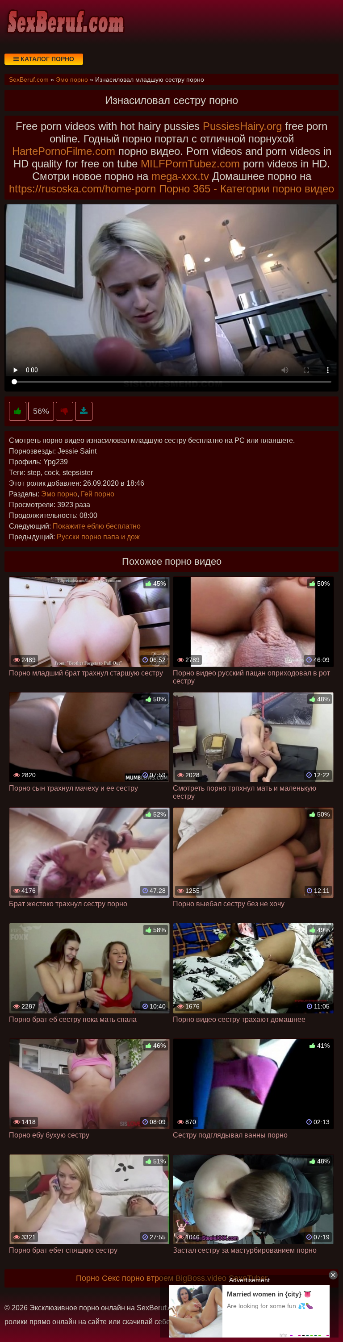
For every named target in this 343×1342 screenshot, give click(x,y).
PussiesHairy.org (242, 126)
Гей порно (97, 494)
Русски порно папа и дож (98, 537)
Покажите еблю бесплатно (97, 526)
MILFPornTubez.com (190, 164)
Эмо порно (59, 494)
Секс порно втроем (137, 1278)
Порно (88, 1278)
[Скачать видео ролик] (83, 411)
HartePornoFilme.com (63, 151)
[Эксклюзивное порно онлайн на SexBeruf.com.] (64, 22)
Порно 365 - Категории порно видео (246, 189)
